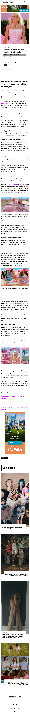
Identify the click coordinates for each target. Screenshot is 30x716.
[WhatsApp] (15, 62)
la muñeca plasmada (9, 154)
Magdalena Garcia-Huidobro (20, 687)
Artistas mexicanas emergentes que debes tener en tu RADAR (12, 528)
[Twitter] (8, 62)
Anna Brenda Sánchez (8, 531)
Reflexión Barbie (8, 68)
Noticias (15, 700)
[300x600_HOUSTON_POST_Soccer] (15, 454)
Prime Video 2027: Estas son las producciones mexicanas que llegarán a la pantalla (16, 575)
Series (26, 681)
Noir (15, 711)
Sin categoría (5, 525)
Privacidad (10, 700)
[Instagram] (16, 705)
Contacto (20, 700)
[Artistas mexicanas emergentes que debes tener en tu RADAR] (15, 500)
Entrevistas (5, 632)
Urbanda (15, 713)
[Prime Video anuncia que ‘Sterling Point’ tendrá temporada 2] (15, 663)
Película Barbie (16, 66)
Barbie (16, 64)
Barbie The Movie (8, 66)
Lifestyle (7, 47)
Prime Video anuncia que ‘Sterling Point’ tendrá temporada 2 (18, 684)
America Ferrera (14, 184)
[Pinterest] (12, 62)
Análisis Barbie (11, 64)
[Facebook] (5, 62)
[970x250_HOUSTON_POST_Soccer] (15, 11)
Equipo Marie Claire (12, 59)
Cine (26, 572)
